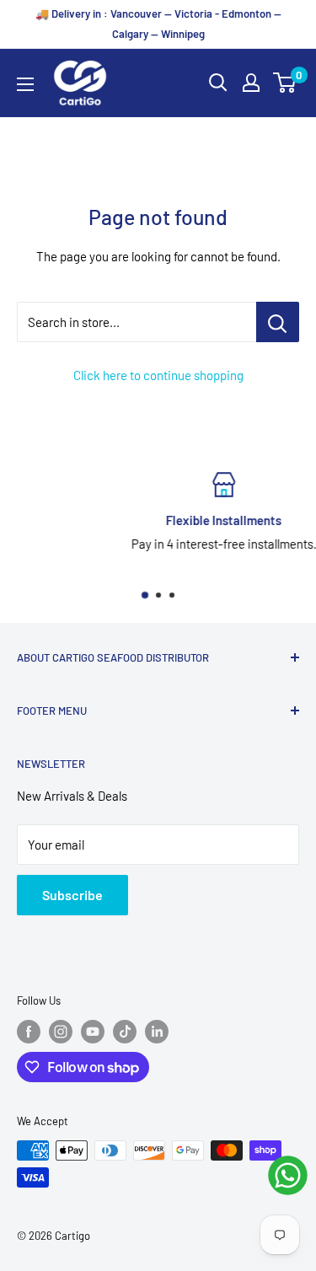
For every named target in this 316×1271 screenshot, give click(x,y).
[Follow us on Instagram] (60, 1031)
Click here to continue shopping (158, 375)
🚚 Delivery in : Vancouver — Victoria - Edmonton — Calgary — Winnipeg (158, 23)
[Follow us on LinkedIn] (157, 1031)
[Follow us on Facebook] (28, 1031)
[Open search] (218, 82)
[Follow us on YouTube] (92, 1031)
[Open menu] (25, 84)
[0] (285, 82)
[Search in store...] (277, 322)
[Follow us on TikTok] (125, 1031)
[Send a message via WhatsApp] (288, 1175)
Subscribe (72, 895)
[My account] (251, 82)
